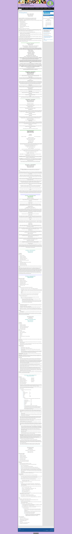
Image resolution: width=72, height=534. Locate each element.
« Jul (46, 26)
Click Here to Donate (46, 12)
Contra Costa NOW (25, 4)
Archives (20, 9)
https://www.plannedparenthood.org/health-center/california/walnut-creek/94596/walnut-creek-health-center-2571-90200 (48, 37)
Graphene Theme (52, 530)
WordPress (47, 530)
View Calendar (51, 17)
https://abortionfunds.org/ (46, 34)
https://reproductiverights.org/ (47, 32)
